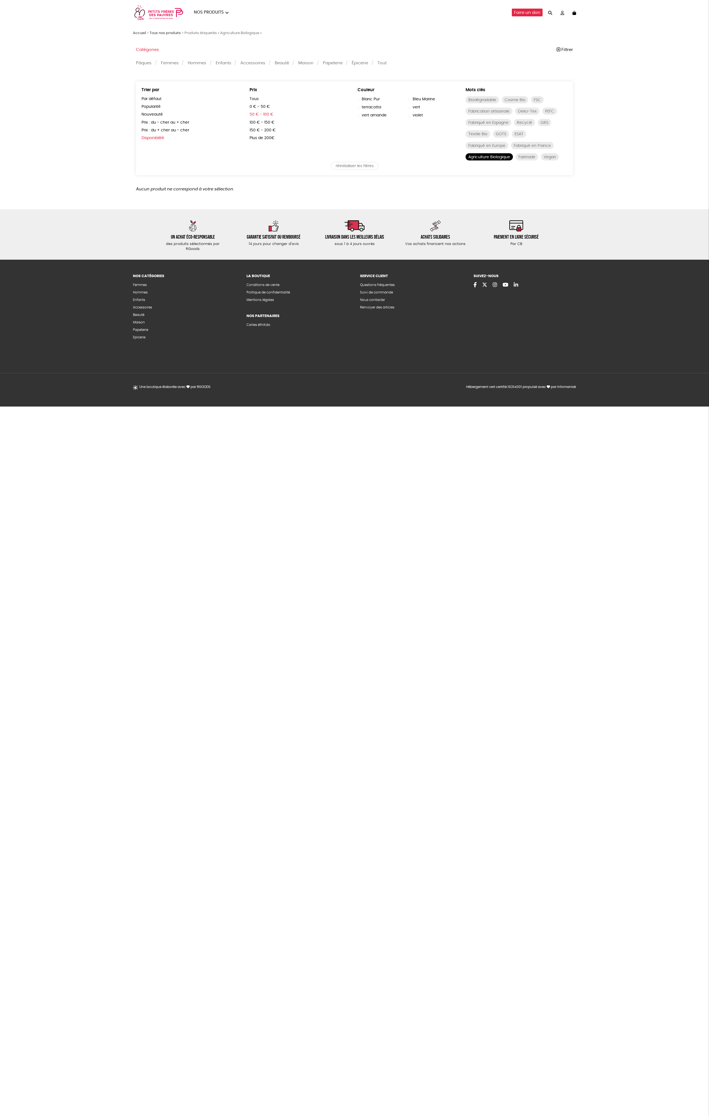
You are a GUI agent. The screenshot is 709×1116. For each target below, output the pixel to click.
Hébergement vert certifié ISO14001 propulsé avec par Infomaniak (521, 387)
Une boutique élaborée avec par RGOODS (174, 387)
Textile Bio (477, 134)
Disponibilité (153, 138)
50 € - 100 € (261, 114)
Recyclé (524, 123)
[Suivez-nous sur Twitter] (484, 285)
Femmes (170, 63)
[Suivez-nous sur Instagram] (495, 285)
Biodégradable (482, 100)
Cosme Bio (515, 100)
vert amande (374, 115)
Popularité (151, 107)
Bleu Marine (424, 99)
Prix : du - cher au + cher (165, 122)
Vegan (550, 157)
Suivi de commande (376, 292)
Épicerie (360, 63)
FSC (537, 100)
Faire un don (527, 13)
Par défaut (151, 99)
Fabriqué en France (532, 146)
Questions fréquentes (377, 285)
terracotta (371, 107)
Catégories (147, 50)
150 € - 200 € (263, 130)
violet (418, 115)
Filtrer (566, 50)
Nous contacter (372, 300)
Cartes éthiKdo (258, 324)
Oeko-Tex (527, 111)
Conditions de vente (262, 285)
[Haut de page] (697, 1093)
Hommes (197, 63)
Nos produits (209, 12)
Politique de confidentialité (268, 292)
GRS (544, 123)
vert (416, 107)
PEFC (549, 111)
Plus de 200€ (262, 138)
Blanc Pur (371, 99)
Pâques (143, 63)
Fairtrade (526, 157)
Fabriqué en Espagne (488, 123)
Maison (306, 63)
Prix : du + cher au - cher (165, 130)
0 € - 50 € (260, 107)
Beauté (282, 63)
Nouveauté (152, 114)
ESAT (519, 134)
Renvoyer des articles (377, 307)
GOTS (501, 134)
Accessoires (252, 63)
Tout (382, 63)
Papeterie (333, 63)
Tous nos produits (165, 33)
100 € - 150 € (262, 122)
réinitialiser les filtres (355, 166)
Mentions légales (260, 300)
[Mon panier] (574, 12)
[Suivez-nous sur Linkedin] (516, 285)
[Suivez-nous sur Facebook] (475, 285)
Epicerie (139, 337)
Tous (254, 99)
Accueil (139, 33)
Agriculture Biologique (489, 157)
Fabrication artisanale (489, 111)
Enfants (223, 63)
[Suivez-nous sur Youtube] (505, 285)
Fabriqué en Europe (486, 146)
